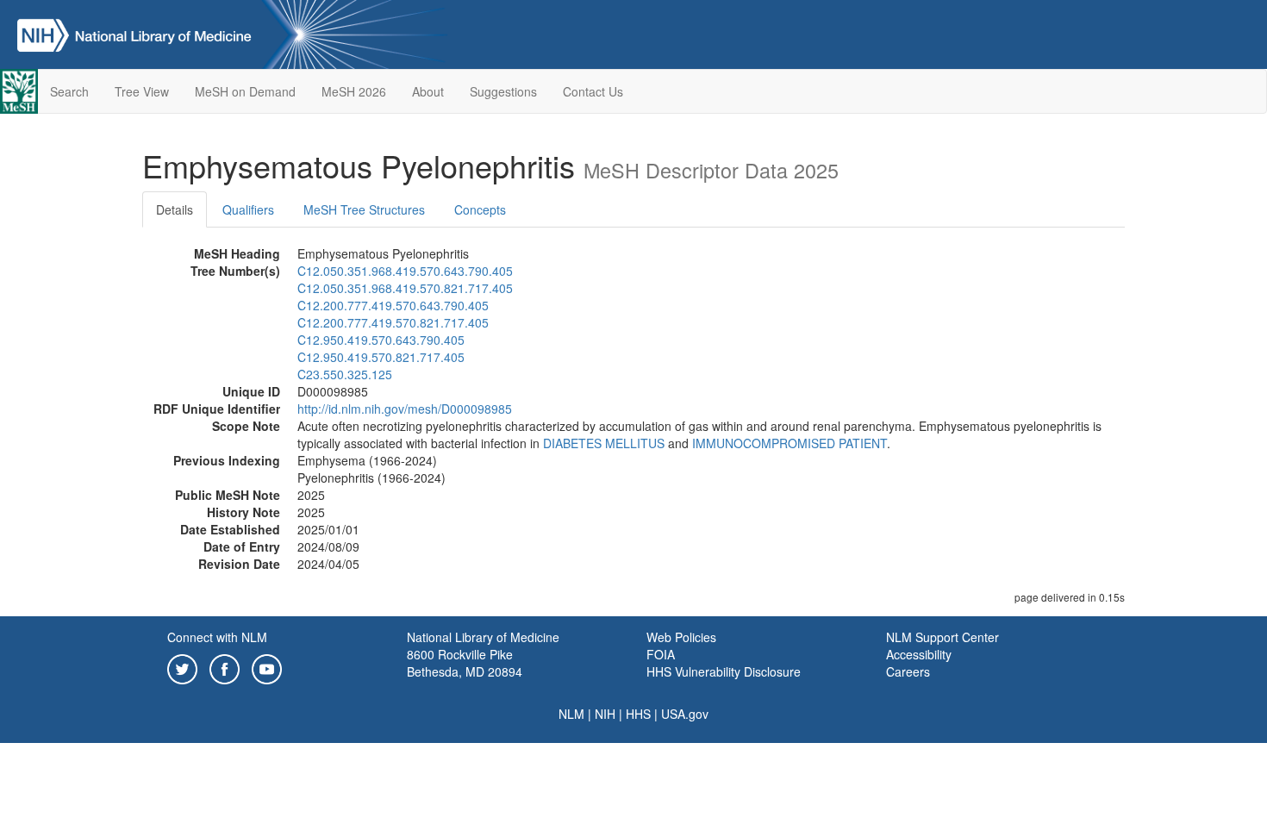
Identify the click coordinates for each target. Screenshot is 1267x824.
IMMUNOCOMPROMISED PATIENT (789, 443)
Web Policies (681, 637)
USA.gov (684, 713)
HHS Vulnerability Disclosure (723, 671)
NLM (571, 713)
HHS (638, 713)
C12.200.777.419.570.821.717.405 (393, 322)
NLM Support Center (942, 637)
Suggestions (503, 91)
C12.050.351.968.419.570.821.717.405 (405, 288)
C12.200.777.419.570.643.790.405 (393, 305)
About (428, 91)
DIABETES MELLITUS (604, 443)
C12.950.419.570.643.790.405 (381, 339)
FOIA (660, 654)
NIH (605, 713)
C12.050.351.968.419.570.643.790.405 (405, 270)
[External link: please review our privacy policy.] (182, 667)
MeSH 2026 (353, 91)
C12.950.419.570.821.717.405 (381, 356)
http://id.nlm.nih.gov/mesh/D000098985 (404, 408)
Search (69, 91)
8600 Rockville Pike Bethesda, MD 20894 (464, 663)
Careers (908, 671)
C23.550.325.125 (344, 374)
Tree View (142, 91)
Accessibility (919, 654)
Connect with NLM (217, 637)
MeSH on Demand (245, 91)
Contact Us (593, 91)
